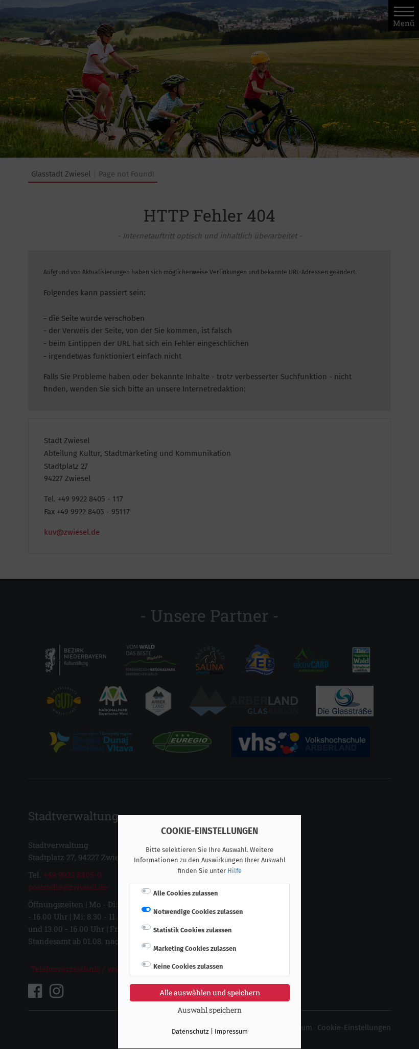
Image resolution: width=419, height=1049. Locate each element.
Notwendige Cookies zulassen (198, 911)
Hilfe (234, 871)
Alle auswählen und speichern (209, 992)
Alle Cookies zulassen (185, 893)
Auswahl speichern (209, 1010)
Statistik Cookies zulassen (192, 930)
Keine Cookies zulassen (188, 966)
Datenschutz (190, 1031)
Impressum (231, 1031)
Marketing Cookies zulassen (194, 948)
